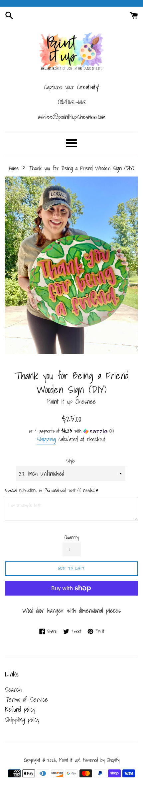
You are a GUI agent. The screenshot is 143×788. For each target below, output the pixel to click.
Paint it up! (69, 760)
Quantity (71, 537)
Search (13, 689)
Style (70, 461)
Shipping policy (22, 720)
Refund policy (20, 709)
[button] (71, 431)
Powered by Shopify (101, 760)
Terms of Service (26, 699)
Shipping (46, 439)
